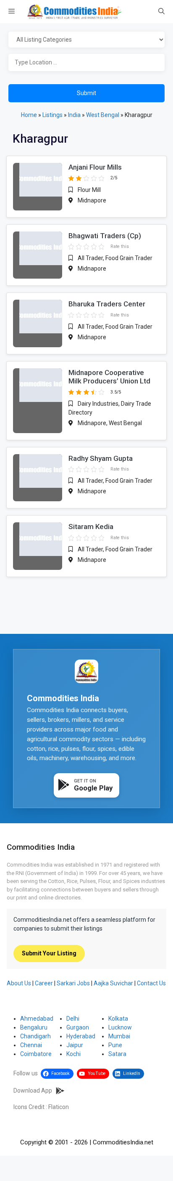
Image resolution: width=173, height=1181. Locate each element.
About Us (19, 983)
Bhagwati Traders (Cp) (104, 235)
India (74, 115)
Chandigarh (35, 1036)
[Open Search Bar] (161, 11)
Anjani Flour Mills (95, 167)
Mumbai (119, 1036)
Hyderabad (80, 1036)
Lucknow (120, 1027)
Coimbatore (36, 1054)
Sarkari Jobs (73, 983)
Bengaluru (33, 1027)
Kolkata (118, 1018)
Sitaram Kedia (90, 526)
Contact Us (151, 983)
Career (44, 983)
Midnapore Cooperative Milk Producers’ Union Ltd (109, 376)
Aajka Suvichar (113, 983)
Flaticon (58, 1107)
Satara (117, 1054)
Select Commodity (86, 40)
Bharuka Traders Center (106, 304)
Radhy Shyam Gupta (100, 458)
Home (29, 115)
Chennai (31, 1045)
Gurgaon (77, 1027)
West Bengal (102, 115)
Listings (52, 115)
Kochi (73, 1054)
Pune (115, 1045)
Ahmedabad (36, 1018)
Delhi (72, 1018)
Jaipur (74, 1045)
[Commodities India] (74, 11)
